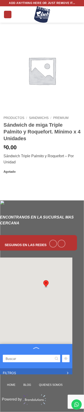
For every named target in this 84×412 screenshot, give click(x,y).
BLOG (27, 385)
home (11, 385)
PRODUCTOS (14, 118)
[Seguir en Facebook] (53, 243)
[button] (7, 14)
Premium (61, 118)
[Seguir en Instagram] (61, 243)
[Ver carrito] (78, 14)
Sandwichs (39, 118)
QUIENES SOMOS (51, 385)
